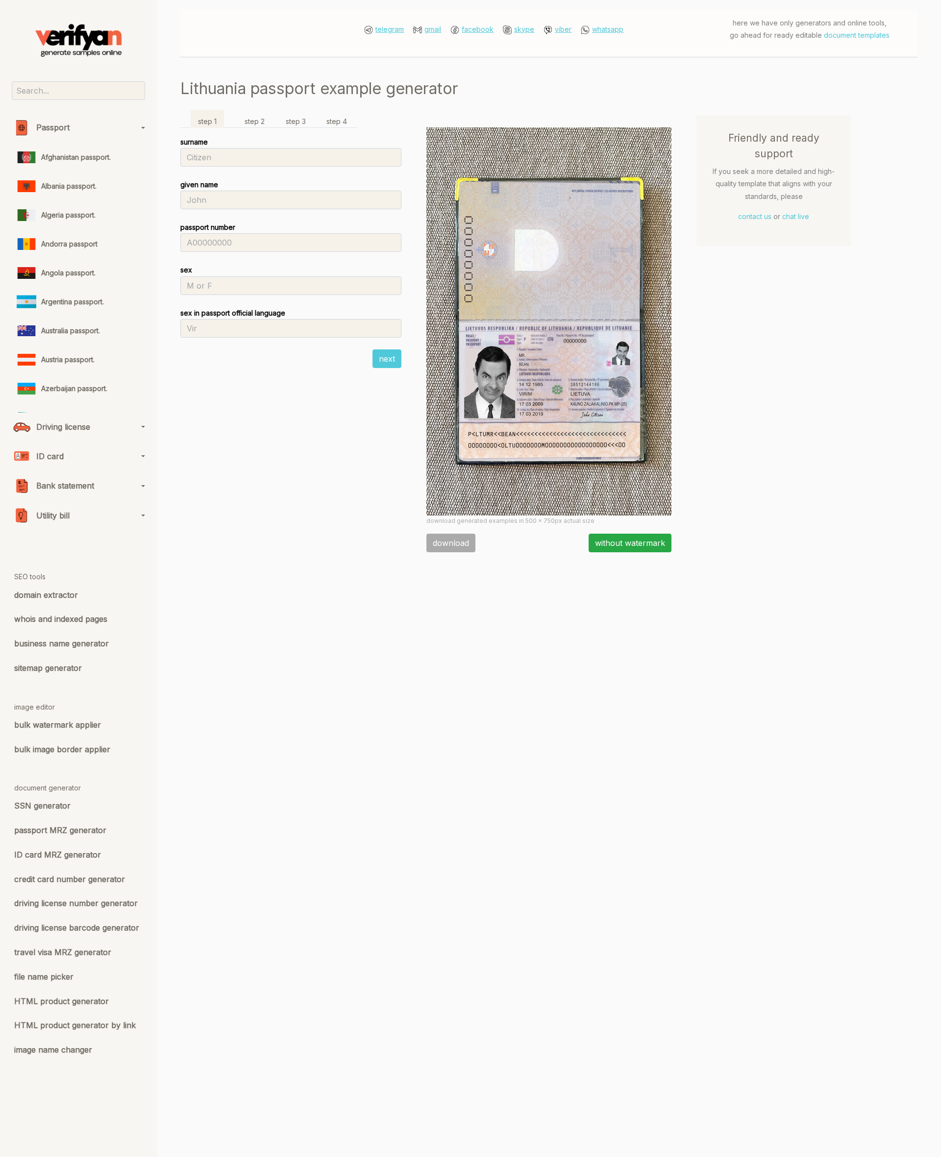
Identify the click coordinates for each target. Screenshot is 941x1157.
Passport (53, 127)
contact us (754, 216)
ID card (50, 456)
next (387, 359)
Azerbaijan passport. (74, 388)
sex (186, 270)
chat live (795, 216)
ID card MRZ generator (57, 855)
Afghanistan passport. (76, 157)
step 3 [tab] (296, 121)
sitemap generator (48, 668)
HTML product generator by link (75, 1025)
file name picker (44, 977)
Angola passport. (68, 273)
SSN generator (42, 806)
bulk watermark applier (57, 725)
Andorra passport (69, 244)
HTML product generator (61, 1001)
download (451, 543)
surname (194, 142)
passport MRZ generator (60, 830)
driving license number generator (76, 903)
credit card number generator (69, 879)
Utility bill (53, 515)
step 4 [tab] (336, 121)
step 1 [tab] (207, 121)
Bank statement (65, 486)
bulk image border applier (62, 749)
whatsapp (607, 29)
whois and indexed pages (60, 619)
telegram (389, 29)
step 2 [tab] (255, 121)
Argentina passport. (72, 301)
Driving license (63, 427)
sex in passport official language (232, 313)
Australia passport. (70, 330)
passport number (207, 227)
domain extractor (46, 595)
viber (563, 29)
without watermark (630, 543)
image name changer (53, 1050)
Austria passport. (68, 359)
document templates (857, 35)
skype (524, 29)
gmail (432, 29)
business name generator (61, 643)
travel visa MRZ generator (62, 952)
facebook (478, 29)
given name (199, 184)
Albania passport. (69, 186)
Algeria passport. (68, 215)
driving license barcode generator (76, 928)
